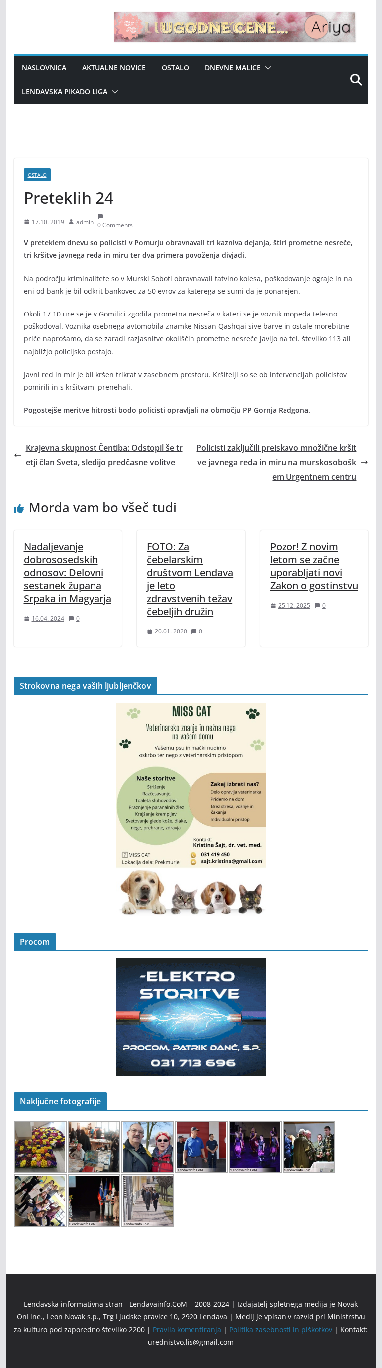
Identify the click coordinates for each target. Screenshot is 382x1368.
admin (85, 222)
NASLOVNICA (44, 67)
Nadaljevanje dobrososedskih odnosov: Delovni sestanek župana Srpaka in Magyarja (67, 572)
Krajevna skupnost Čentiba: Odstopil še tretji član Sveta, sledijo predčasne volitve (104, 455)
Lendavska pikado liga (64, 91)
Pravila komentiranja (187, 1329)
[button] (266, 68)
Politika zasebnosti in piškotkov (280, 1329)
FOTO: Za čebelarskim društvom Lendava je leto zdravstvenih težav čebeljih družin (190, 579)
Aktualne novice (114, 67)
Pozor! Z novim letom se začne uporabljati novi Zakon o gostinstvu (314, 566)
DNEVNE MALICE (233, 67)
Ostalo (175, 67)
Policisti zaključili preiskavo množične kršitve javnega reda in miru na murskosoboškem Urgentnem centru (276, 462)
